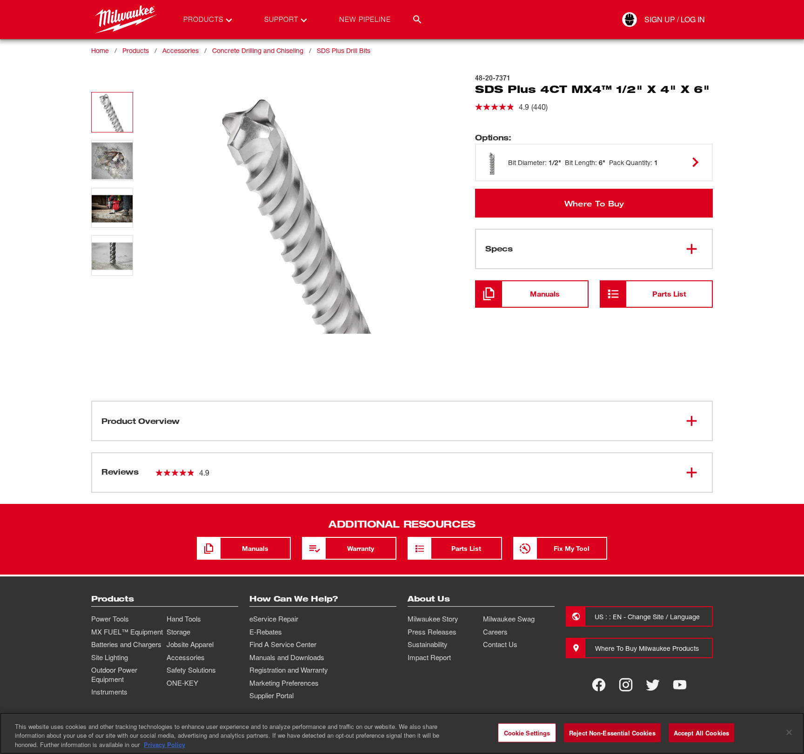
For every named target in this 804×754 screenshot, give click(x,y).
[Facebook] (599, 685)
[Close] (789, 732)
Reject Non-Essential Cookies (612, 732)
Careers (495, 631)
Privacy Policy (164, 744)
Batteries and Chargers (126, 644)
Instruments (109, 691)
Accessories (180, 50)
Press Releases (432, 631)
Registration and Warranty (288, 670)
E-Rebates (265, 631)
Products (135, 50)
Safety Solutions (191, 670)
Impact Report (429, 657)
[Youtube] (680, 685)
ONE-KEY (182, 683)
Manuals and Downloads (286, 657)
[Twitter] (653, 685)
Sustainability (428, 644)
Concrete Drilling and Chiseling (257, 50)
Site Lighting (109, 657)
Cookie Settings (527, 732)
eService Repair (273, 618)
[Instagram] (626, 685)
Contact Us (500, 644)
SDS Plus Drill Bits (343, 50)
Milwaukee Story (433, 618)
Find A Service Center (282, 644)
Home (100, 50)
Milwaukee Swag (509, 618)
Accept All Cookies (701, 732)
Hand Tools (184, 618)
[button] (112, 112)
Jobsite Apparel (190, 644)
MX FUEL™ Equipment (127, 631)
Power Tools (110, 618)
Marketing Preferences (284, 683)
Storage (178, 631)
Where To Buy (594, 203)
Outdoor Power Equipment (114, 674)
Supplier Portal (271, 695)
